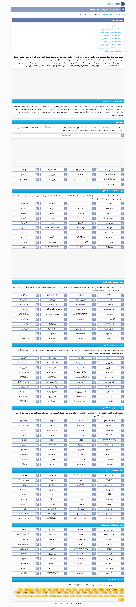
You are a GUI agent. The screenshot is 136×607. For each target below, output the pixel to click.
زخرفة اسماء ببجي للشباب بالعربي (110, 32)
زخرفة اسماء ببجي (107, 14)
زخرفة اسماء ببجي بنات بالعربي (111, 38)
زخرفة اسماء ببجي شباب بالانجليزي (110, 35)
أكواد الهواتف (94, 9)
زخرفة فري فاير (106, 9)
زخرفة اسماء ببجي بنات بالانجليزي (111, 41)
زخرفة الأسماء (119, 14)
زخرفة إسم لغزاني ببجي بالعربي (111, 29)
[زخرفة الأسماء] (123, 9)
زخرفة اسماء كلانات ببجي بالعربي (111, 44)
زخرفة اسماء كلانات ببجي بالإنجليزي (110, 47)
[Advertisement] (68, 84)
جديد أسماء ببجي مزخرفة (113, 51)
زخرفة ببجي (116, 9)
